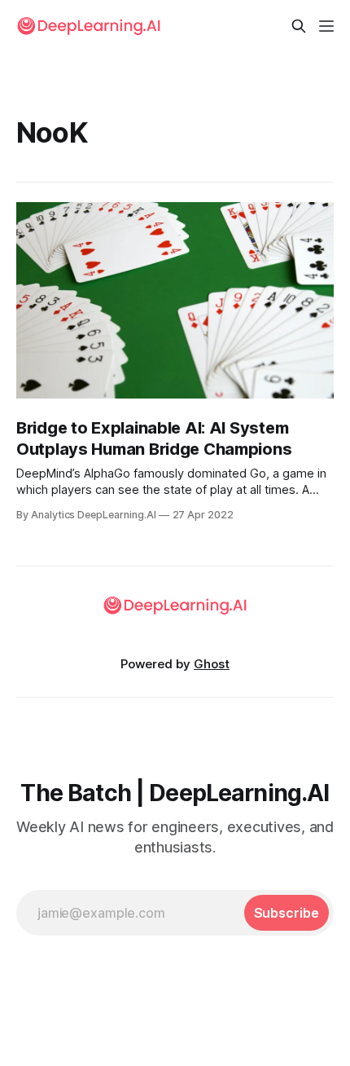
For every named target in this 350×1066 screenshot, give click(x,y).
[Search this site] (299, 26)
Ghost (212, 664)
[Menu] (326, 26)
